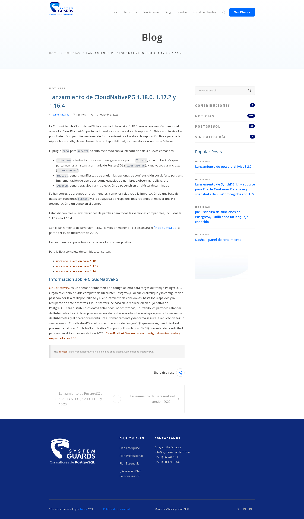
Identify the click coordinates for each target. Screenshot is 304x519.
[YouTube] (251, 509)
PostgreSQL (224, 126)
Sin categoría (224, 137)
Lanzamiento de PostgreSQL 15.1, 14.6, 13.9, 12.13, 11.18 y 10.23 (80, 398)
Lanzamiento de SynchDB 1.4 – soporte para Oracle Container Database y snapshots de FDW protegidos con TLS (225, 189)
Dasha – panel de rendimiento (218, 240)
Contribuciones (224, 106)
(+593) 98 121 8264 (167, 462)
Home (54, 53)
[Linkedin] (244, 509)
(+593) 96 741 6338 (167, 457)
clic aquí (63, 351)
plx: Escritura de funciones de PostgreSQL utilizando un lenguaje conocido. (221, 217)
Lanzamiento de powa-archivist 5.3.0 (223, 166)
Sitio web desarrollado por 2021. (71, 509)
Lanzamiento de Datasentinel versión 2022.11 (152, 399)
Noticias (72, 53)
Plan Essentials (129, 463)
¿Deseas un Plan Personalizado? (130, 473)
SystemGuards (61, 114)
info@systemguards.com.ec (172, 452)
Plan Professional (131, 456)
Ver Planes (242, 12)
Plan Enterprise (129, 448)
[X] (238, 509)
